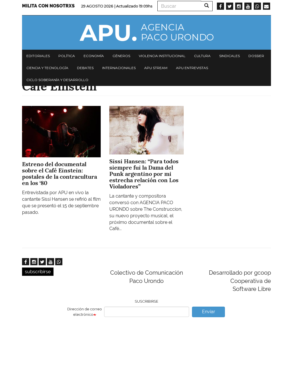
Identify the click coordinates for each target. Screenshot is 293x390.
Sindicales (229, 56)
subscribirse (38, 271)
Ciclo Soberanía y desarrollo (57, 80)
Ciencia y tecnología (47, 68)
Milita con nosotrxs (48, 6)
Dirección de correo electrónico (84, 312)
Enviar (208, 311)
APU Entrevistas (192, 68)
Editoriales (38, 56)
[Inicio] (146, 32)
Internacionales (119, 68)
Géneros (121, 56)
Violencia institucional (162, 56)
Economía (94, 56)
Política (66, 56)
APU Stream (155, 68)
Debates (85, 68)
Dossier (256, 56)
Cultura (202, 56)
